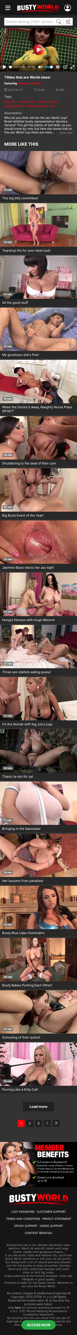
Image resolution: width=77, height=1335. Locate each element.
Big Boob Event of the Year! (22, 515)
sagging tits (13, 106)
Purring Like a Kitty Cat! (20, 1089)
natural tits (27, 101)
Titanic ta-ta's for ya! (17, 776)
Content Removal (38, 1233)
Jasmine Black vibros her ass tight (28, 567)
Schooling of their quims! (21, 1037)
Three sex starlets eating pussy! (26, 672)
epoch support (25, 1226)
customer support (51, 1211)
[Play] (38, 49)
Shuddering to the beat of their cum (29, 463)
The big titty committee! (20, 198)
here (18, 1307)
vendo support (51, 1226)
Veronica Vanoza (29, 83)
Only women (48, 101)
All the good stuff (15, 303)
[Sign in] (68, 8)
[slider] (17, 67)
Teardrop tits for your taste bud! (26, 250)
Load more (38, 1106)
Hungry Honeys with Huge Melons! (28, 620)
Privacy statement (56, 1218)
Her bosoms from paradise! (22, 881)
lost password (22, 1211)
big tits (10, 101)
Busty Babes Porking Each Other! (27, 985)
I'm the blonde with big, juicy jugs (27, 724)
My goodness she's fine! (20, 355)
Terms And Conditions (23, 1218)
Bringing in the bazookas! (21, 829)
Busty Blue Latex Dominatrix (23, 933)
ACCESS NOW (38, 1325)
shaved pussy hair (40, 106)
